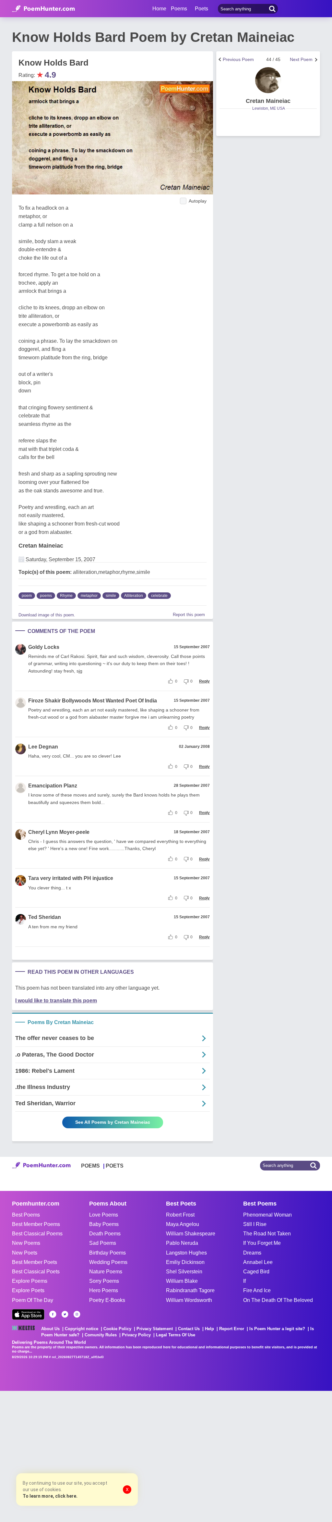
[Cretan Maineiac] (268, 80)
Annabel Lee (258, 1262)
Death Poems (105, 1233)
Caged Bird (256, 1271)
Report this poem (189, 614)
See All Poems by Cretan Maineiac (112, 1122)
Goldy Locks (43, 647)
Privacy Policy (136, 1334)
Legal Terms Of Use (175, 1334)
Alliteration (133, 595)
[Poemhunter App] (28, 1314)
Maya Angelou (182, 1224)
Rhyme (66, 595)
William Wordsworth (189, 1300)
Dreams (252, 1253)
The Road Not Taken (267, 1233)
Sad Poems (102, 1243)
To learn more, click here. (50, 1496)
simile (111, 595)
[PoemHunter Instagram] (76, 1314)
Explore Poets (28, 1290)
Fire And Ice (257, 1290)
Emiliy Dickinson (185, 1262)
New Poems (26, 1243)
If (244, 1281)
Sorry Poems (104, 1281)
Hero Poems (103, 1290)
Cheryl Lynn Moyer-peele (58, 832)
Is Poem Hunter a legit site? (277, 1328)
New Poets (24, 1253)
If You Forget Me (262, 1243)
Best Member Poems (36, 1224)
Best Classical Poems (37, 1233)
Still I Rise (255, 1224)
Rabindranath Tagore (190, 1290)
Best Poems (26, 1215)
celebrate (159, 595)
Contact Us (189, 1328)
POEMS (90, 1166)
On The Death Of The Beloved (278, 1300)
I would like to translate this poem (56, 1000)
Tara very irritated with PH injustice (70, 878)
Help (209, 1328)
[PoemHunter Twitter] (64, 1314)
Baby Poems (104, 1224)
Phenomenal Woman (267, 1215)
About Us (50, 1328)
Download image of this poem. (46, 615)
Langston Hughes (186, 1253)
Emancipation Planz (52, 785)
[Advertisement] (97, 1456)
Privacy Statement (154, 1328)
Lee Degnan (43, 746)
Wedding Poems (108, 1262)
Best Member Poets (34, 1262)
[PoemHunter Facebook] (52, 1314)
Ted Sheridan (44, 917)
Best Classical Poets (36, 1271)
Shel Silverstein (184, 1271)
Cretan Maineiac (40, 545)
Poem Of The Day (32, 1300)
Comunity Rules (101, 1334)
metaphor (89, 595)
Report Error (231, 1328)
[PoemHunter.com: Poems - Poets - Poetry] (43, 8)
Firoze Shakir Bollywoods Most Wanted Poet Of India (92, 700)
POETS (115, 1166)
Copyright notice (81, 1328)
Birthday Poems (107, 1253)
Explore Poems (29, 1281)
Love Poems (103, 1215)
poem (27, 595)
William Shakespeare (190, 1233)
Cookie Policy (117, 1328)
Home (159, 8)
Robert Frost (180, 1215)
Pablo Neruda (182, 1243)
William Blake (182, 1281)
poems (46, 595)
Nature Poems (105, 1271)
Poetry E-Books (107, 1300)
